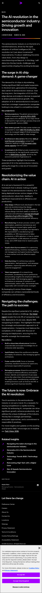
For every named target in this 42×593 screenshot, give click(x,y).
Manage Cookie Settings (21, 587)
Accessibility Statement (10, 540)
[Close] (39, 548)
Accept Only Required (21, 581)
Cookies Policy (34, 568)
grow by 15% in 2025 (28, 116)
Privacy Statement (8, 528)
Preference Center (8, 504)
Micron (15, 229)
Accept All (21, 574)
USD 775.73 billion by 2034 (29, 130)
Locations (5, 520)
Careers (4, 508)
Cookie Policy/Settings (10, 536)
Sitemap (5, 524)
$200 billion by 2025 (18, 154)
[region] (21, 569)
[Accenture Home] (21, 3)
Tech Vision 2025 (12, 431)
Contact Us (6, 516)
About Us (5, 512)
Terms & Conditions (9, 532)
